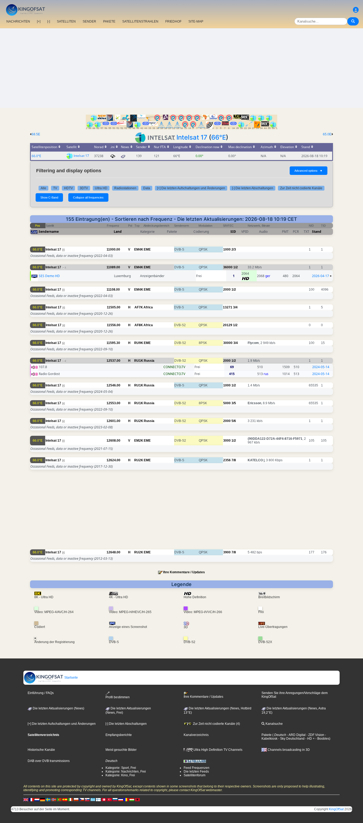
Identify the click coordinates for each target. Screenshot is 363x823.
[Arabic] (104, 799)
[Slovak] (87, 799)
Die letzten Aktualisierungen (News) (58, 708)
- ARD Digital (296, 735)
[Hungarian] (131, 799)
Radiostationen (125, 188)
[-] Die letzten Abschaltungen (252, 188)
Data (146, 188)
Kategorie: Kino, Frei (120, 775)
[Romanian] (126, 799)
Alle (43, 188)
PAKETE (109, 21)
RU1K (138, 361)
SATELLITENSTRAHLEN (140, 21)
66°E (218, 137)
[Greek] (92, 799)
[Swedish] (48, 799)
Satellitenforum (194, 775)
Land (118, 231)
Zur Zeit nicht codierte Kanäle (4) (216, 724)
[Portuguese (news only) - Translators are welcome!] (59, 799)
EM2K (138, 440)
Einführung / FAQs (41, 693)
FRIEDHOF (173, 21)
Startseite (71, 677)
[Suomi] (98, 799)
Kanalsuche (274, 724)
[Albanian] (137, 799)
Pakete (266, 735)
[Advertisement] (181, 68)
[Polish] (76, 799)
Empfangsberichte (118, 735)
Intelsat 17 (191, 137)
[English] (25, 799)
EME (147, 249)
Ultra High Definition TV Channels (217, 750)
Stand (316, 231)
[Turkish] (109, 799)
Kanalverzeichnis (196, 735)
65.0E (327, 134)
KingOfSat (336, 809)
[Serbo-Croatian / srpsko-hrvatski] (120, 799)
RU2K (138, 421)
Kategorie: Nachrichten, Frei (125, 771)
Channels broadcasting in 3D (288, 750)
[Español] (64, 799)
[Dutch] (37, 799)
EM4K (138, 249)
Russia (149, 361)
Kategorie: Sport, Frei (120, 768)
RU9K (138, 343)
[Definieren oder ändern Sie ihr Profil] (356, 10)
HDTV (68, 188)
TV (55, 188)
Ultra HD (101, 188)
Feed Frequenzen (196, 768)
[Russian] (115, 799)
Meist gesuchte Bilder (121, 750)
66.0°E (36, 156)
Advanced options (308, 170)
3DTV (84, 188)
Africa (148, 307)
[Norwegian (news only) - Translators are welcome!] (53, 799)
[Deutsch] (42, 799)
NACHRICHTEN (18, 21)
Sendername (49, 231)
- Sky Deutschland (291, 738)
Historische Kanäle (41, 750)
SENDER (89, 21)
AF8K (138, 325)
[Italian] (70, 799)
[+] (38, 21)
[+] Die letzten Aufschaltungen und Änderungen (191, 188)
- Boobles (322, 738)
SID (233, 231)
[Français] (31, 799)
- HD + (310, 738)
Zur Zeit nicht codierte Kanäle (301, 188)
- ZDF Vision (315, 735)
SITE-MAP (195, 21)
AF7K (138, 307)
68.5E (36, 134)
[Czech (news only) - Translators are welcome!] (81, 799)
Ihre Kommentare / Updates (184, 572)
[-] (48, 21)
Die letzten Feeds (196, 771)
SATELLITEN (66, 21)
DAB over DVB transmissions (49, 761)
